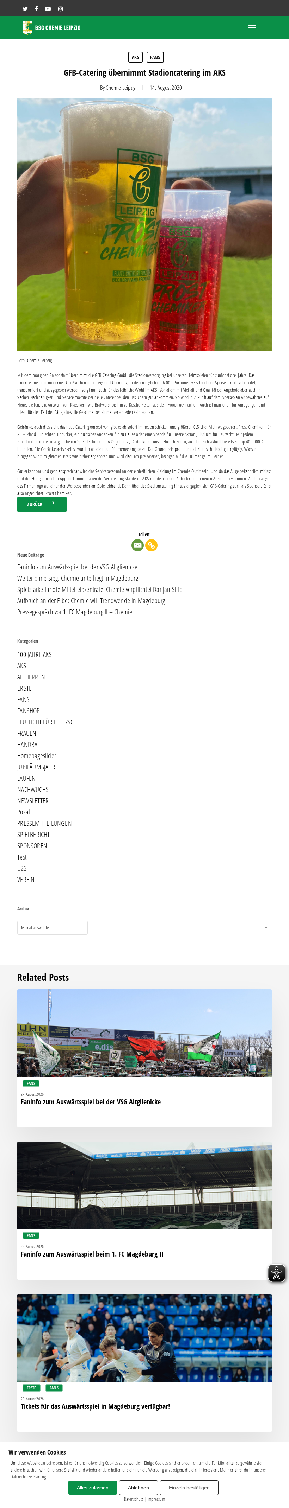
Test (21, 857)
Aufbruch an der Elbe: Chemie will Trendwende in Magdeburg (91, 600)
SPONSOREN (32, 846)
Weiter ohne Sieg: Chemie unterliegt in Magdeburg (77, 578)
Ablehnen (138, 1487)
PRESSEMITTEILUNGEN (44, 823)
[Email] (137, 545)
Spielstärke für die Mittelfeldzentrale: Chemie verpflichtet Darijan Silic (99, 589)
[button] (252, 27)
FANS (155, 57)
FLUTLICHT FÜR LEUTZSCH (47, 722)
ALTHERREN (31, 677)
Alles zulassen (93, 1487)
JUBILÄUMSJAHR (36, 767)
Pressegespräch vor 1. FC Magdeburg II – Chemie (74, 612)
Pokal (23, 812)
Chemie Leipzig (120, 87)
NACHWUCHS (33, 789)
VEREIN (26, 879)
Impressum (156, 1499)
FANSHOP (28, 711)
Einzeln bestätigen (189, 1487)
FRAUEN (26, 733)
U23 (22, 868)
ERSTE (24, 688)
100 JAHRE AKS (34, 654)
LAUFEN (26, 778)
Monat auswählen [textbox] (36, 927)
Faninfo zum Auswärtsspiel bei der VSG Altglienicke (77, 567)
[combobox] (52, 928)
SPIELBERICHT (33, 834)
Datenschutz (133, 1499)
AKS (135, 57)
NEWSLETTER (33, 801)
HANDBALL (30, 744)
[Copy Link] (151, 545)
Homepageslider (36, 756)
